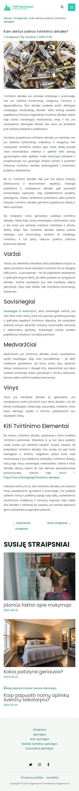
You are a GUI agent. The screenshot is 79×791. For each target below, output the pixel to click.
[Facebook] (48, 764)
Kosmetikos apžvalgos (39, 748)
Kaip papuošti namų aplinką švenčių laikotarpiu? (36, 697)
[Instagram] (39, 764)
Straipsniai (20, 18)
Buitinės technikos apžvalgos (39, 744)
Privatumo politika (32, 777)
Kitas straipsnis (59, 523)
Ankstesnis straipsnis (21, 523)
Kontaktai (52, 777)
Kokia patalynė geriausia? (33, 671)
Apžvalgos (39, 734)
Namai (8, 18)
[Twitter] (30, 764)
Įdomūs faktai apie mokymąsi (37, 605)
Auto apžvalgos (39, 739)
